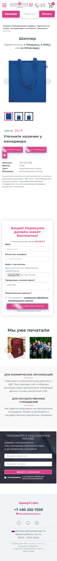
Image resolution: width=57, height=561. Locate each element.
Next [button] (48, 81)
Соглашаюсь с (28, 299)
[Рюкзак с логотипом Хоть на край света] (16, 348)
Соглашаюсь (25, 477)
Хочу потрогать (36, 149)
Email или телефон (16, 254)
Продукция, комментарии (20, 280)
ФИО (8, 244)
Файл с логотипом (15, 264)
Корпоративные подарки (24, 26)
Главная (6, 26)
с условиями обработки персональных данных (33, 477)
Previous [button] (7, 81)
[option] (27, 81)
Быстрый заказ (12, 149)
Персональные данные (18, 293)
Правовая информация (28, 546)
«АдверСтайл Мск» (36, 543)
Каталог (11, 14)
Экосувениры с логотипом (23, 28)
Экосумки (42, 28)
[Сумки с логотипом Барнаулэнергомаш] (40, 348)
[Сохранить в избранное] (4, 155)
